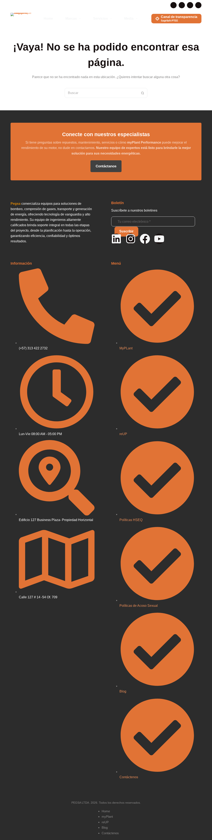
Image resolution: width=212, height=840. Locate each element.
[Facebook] (182, 5)
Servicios (100, 18)
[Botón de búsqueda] (142, 93)
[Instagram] (190, 5)
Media (129, 18)
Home (48, 18)
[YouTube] (198, 5)
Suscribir (126, 231)
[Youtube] (159, 239)
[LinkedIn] (173, 5)
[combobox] (101, 93)
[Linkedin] (116, 239)
